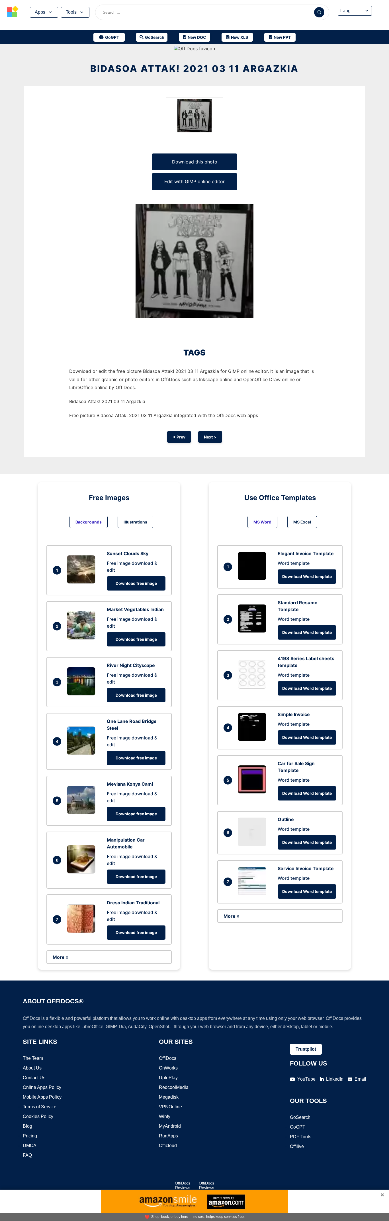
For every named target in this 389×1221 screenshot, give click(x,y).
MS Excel (302, 521)
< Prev (179, 436)
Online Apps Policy (42, 1087)
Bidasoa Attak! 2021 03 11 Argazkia (194, 68)
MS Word (262, 521)
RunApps (168, 1135)
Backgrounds (88, 521)
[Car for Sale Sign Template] (253, 792)
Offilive (297, 1146)
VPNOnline (170, 1106)
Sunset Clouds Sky (127, 553)
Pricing (30, 1135)
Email (360, 1079)
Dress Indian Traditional (133, 902)
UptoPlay (168, 1077)
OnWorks (168, 1068)
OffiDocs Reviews (182, 1185)
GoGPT (297, 1127)
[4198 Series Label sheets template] (253, 687)
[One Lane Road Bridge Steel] (82, 753)
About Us (32, 1068)
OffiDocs (167, 1058)
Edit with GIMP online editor (194, 181)
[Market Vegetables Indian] (82, 638)
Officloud (168, 1145)
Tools (71, 12)
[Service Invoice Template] (253, 893)
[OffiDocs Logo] (13, 12)
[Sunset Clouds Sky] (82, 582)
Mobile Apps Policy (42, 1097)
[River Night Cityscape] (82, 694)
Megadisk (169, 1097)
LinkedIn (334, 1079)
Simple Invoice (294, 714)
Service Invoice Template (306, 868)
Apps (40, 12)
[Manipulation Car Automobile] (82, 872)
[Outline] (253, 844)
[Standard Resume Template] (253, 631)
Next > (210, 436)
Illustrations (135, 521)
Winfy (164, 1116)
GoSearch (300, 1117)
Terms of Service (39, 1106)
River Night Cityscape (131, 665)
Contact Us (34, 1077)
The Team (33, 1058)
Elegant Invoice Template (306, 553)
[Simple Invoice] (253, 739)
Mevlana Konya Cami (130, 784)
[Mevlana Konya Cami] (82, 812)
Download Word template (307, 576)
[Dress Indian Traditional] (82, 931)
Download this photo (194, 162)
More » (61, 957)
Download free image (136, 583)
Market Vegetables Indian (135, 609)
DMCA (29, 1145)
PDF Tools (300, 1136)
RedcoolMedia (174, 1087)
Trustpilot (306, 1049)
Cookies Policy (38, 1116)
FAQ (27, 1155)
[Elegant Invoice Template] (253, 578)
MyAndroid (170, 1126)
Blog (27, 1126)
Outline (286, 819)
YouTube (306, 1079)
